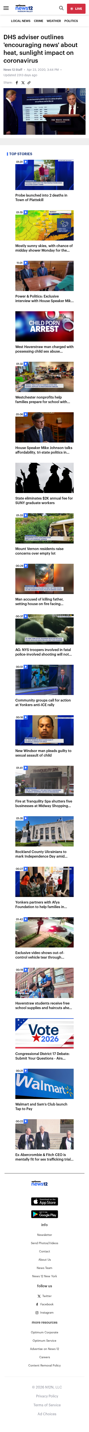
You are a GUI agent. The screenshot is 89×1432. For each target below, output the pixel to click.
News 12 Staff (12, 69)
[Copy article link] (29, 82)
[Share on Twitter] (23, 82)
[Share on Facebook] (17, 82)
